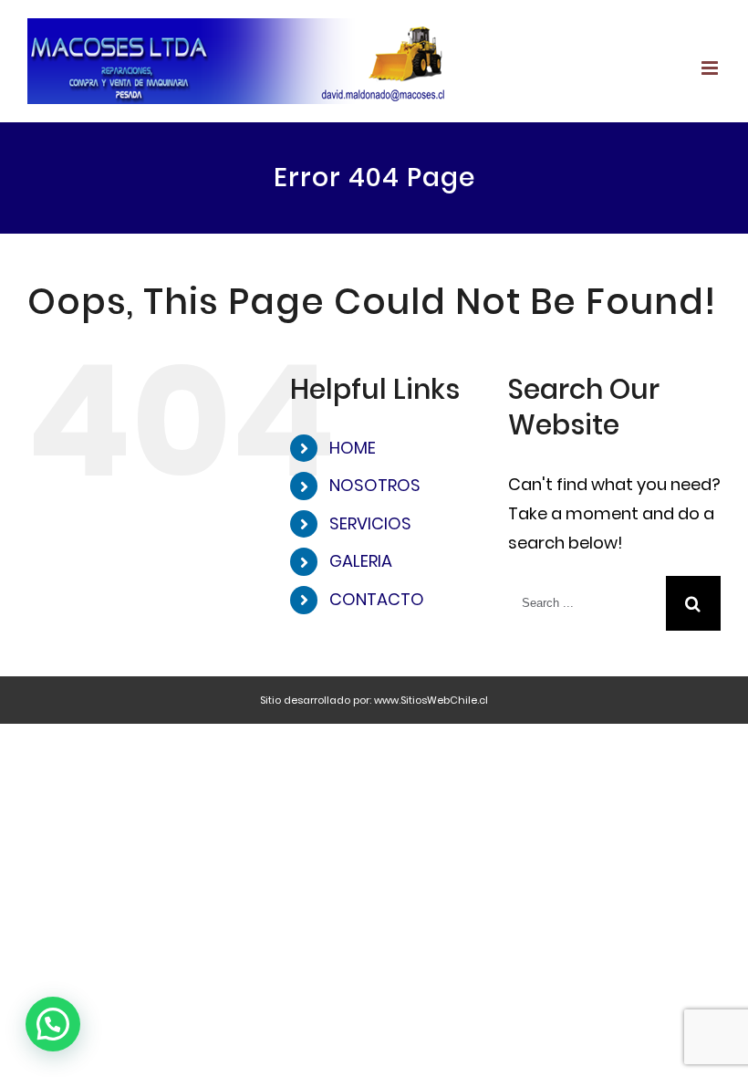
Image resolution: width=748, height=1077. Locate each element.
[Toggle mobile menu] (711, 68)
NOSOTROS (375, 485)
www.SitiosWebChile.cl (431, 700)
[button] (53, 1024)
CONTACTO (376, 599)
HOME (352, 447)
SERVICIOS (370, 523)
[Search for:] (587, 602)
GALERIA (360, 560)
